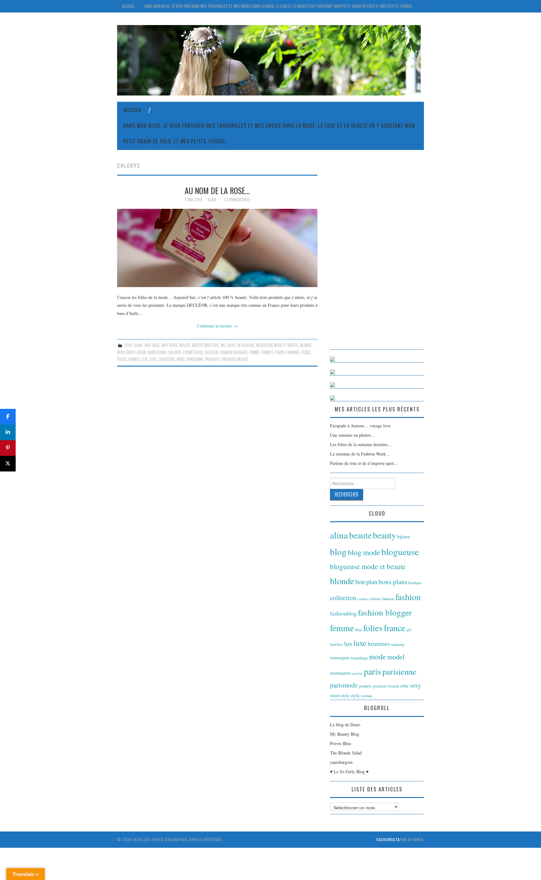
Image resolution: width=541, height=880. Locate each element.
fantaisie (388, 598)
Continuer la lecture (217, 326)
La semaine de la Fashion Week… (360, 454)
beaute (184, 345)
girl (408, 629)
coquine (363, 599)
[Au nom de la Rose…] (217, 248)
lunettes (336, 644)
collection (343, 597)
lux (144, 359)
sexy (415, 685)
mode (377, 656)
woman (366, 695)
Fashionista (388, 839)
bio (223, 345)
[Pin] (8, 448)
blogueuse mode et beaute (277, 345)
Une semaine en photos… (352, 435)
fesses (306, 352)
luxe (153, 359)
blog (231, 345)
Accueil (128, 6)
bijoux (403, 536)
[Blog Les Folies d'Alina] (269, 60)
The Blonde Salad (346, 753)
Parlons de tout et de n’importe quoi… (364, 463)
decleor (211, 352)
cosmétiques (193, 352)
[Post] (8, 463)
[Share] (8, 417)
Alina (212, 200)
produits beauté (235, 359)
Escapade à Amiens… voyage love (360, 426)
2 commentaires (237, 200)
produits (212, 359)
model (395, 656)
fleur (358, 629)
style (355, 695)
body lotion (136, 352)
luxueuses (166, 359)
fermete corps (272, 352)
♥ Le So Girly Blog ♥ (349, 772)
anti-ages (151, 345)
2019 (128, 345)
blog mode (364, 552)
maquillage (359, 657)
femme (254, 352)
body (121, 352)
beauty (197, 345)
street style (339, 695)
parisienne (195, 359)
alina (138, 345)
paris (181, 359)
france (134, 359)
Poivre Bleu (340, 743)
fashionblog (343, 613)
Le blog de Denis (345, 725)
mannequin (339, 658)
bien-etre (211, 345)
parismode (344, 685)
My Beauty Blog (344, 734)
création (375, 598)
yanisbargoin (341, 762)
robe (404, 685)
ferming (292, 352)
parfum (357, 673)
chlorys (174, 352)
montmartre (340, 673)
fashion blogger (233, 352)
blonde (306, 345)
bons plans (157, 352)
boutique (414, 582)
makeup (397, 644)
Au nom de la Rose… (217, 190)
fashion (408, 597)
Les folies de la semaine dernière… (361, 444)
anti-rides (169, 345)
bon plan (366, 581)
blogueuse (245, 345)
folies (121, 359)
